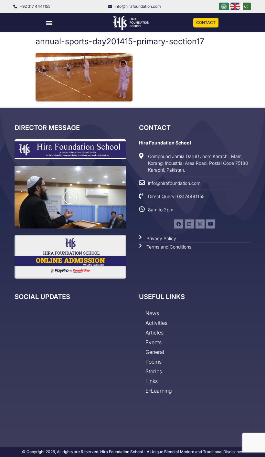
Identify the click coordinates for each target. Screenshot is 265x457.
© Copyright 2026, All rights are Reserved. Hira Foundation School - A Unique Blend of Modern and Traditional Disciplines (132, 451)
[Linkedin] (189, 223)
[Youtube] (210, 223)
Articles (154, 332)
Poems (153, 361)
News (152, 313)
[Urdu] (246, 6)
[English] (235, 6)
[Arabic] (224, 6)
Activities (156, 323)
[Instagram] (200, 223)
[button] (49, 22)
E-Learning (158, 391)
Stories (153, 371)
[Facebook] (178, 223)
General (154, 352)
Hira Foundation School (139, 22)
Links (151, 381)
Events (153, 342)
